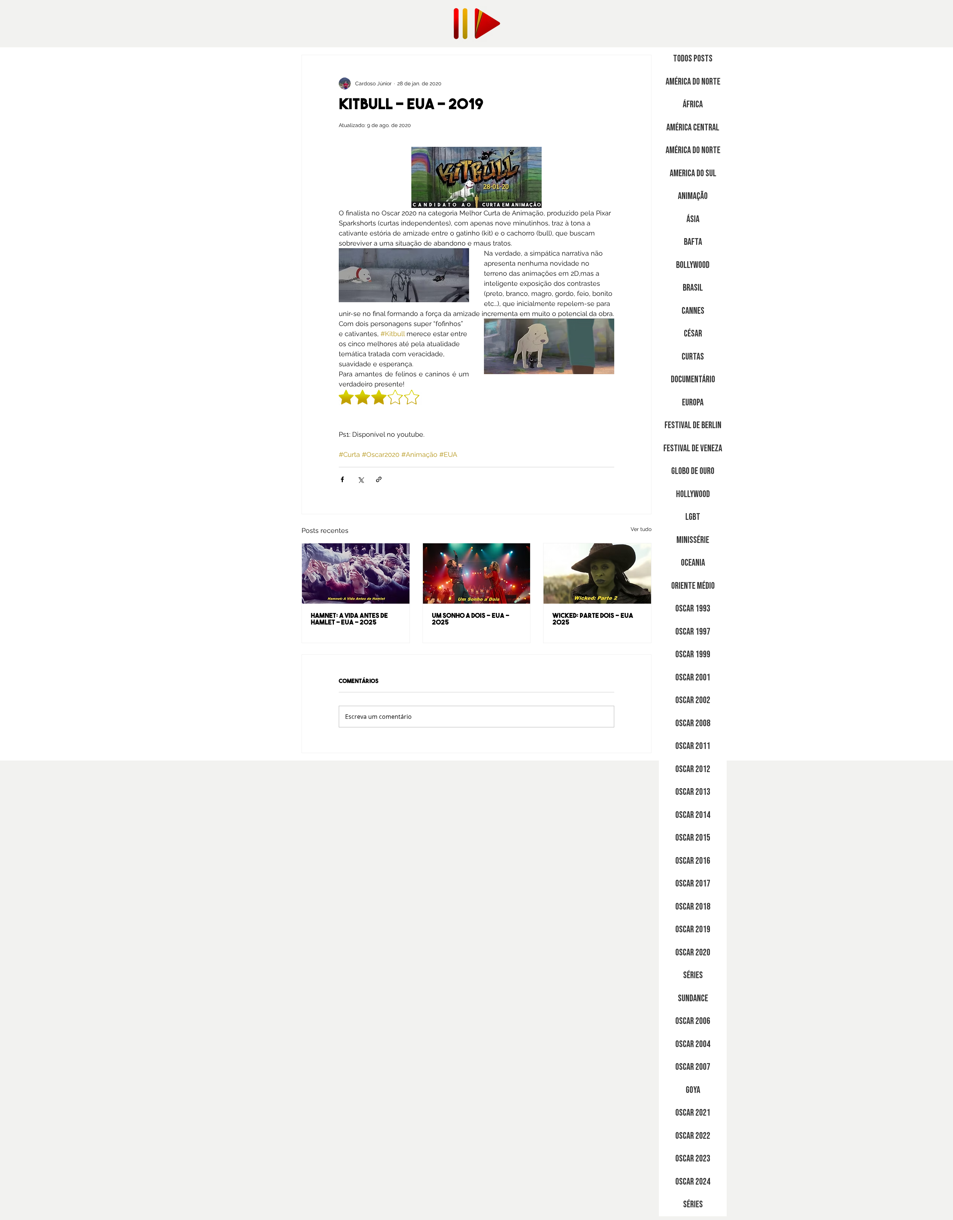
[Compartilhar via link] (378, 479)
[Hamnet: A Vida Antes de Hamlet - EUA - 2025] (355, 573)
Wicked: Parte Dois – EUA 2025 (592, 619)
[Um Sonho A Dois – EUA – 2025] (476, 573)
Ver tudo (641, 529)
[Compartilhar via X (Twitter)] (360, 479)
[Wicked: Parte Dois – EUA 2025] (597, 573)
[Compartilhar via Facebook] (342, 479)
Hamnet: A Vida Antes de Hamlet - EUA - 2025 (349, 619)
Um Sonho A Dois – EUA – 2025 (471, 619)
